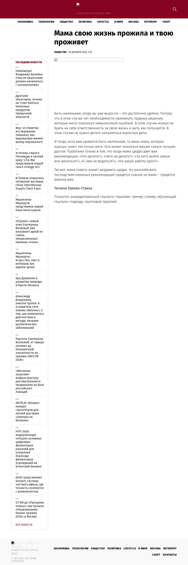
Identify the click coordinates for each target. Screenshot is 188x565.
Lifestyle (103, 21)
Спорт (166, 21)
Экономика (25, 21)
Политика (85, 21)
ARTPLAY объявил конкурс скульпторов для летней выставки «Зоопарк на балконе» (27, 411)
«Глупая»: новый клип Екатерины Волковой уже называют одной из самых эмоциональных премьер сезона (29, 231)
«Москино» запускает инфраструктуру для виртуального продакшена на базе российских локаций (30, 381)
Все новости (24, 524)
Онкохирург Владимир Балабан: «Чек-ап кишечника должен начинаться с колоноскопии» (29, 78)
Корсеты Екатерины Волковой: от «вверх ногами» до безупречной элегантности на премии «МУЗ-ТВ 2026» (30, 349)
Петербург (150, 21)
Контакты (170, 554)
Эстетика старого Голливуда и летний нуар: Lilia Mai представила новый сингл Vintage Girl (29, 160)
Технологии (46, 21)
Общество (66, 21)
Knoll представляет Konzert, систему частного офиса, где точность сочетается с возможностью (30, 484)
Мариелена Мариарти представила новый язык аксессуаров (29, 205)
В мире (118, 21)
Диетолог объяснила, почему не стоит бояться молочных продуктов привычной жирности (29, 106)
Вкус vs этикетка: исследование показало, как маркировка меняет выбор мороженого (29, 135)
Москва (134, 21)
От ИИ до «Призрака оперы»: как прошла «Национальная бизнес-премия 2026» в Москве (30, 509)
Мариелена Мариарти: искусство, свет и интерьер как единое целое (27, 260)
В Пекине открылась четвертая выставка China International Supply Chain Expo (30, 183)
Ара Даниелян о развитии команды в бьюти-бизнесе (29, 281)
